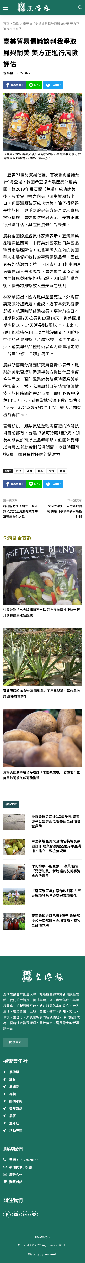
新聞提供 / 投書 (20, 1167)
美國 (62, 471)
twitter (56, 85)
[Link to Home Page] (42, 7)
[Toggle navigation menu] (7, 7)
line (37, 85)
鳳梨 (40, 471)
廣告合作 (15, 1175)
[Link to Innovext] (51, 1254)
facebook (17, 85)
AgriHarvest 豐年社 (54, 1245)
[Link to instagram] (25, 1214)
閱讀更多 (15, 1042)
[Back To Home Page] (42, 976)
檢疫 (18, 471)
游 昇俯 (8, 73)
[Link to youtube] (16, 1214)
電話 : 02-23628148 (23, 1160)
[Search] (80, 7)
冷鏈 (51, 471)
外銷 (29, 471)
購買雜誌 (15, 1182)
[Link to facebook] (7, 1214)
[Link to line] (34, 1214)
